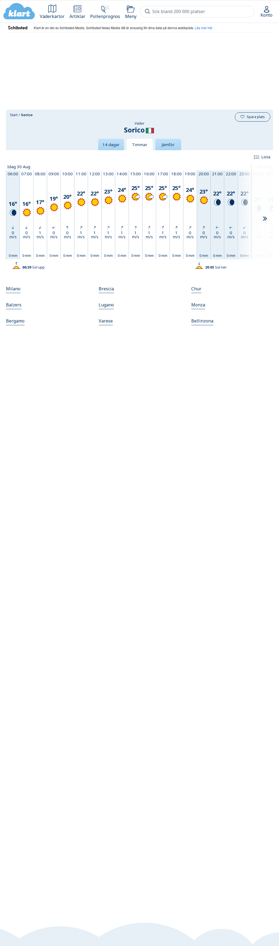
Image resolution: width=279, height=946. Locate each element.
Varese (106, 321)
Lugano (106, 305)
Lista (265, 156)
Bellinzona (202, 321)
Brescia (106, 289)
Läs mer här (204, 27)
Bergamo (15, 321)
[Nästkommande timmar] (264, 219)
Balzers (14, 305)
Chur (196, 289)
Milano (13, 289)
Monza (198, 305)
